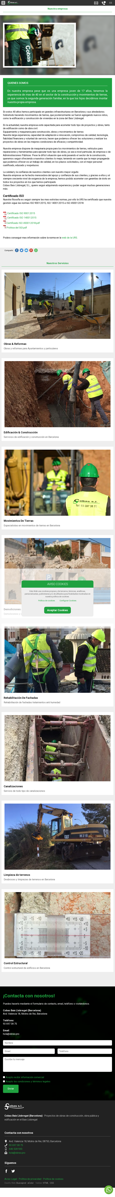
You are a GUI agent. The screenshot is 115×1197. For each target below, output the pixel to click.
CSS (52, 1183)
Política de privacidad (30, 1179)
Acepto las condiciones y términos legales (28, 1081)
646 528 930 (15, 1149)
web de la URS (69, 237)
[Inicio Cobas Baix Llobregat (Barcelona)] (14, 1108)
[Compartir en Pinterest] (31, 250)
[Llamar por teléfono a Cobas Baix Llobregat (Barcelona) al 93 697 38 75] (104, 4)
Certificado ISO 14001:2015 (21, 217)
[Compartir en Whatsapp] (36, 250)
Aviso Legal (10, 1179)
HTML (46, 1183)
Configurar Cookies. (68, 600)
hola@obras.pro (11, 1034)
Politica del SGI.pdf (17, 227)
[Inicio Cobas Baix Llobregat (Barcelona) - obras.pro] (12, 3)
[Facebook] (7, 1172)
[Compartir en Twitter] (21, 250)
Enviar (11, 1088)
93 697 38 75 (10, 1023)
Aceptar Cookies (57, 610)
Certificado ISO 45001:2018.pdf (23, 223)
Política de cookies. (46, 600)
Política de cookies (53, 1179)
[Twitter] (14, 1172)
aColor (31, 1183)
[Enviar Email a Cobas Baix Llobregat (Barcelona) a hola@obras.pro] (96, 4)
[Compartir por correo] (26, 250)
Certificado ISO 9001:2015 (21, 213)
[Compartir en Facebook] (16, 250)
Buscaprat (21, 1183)
